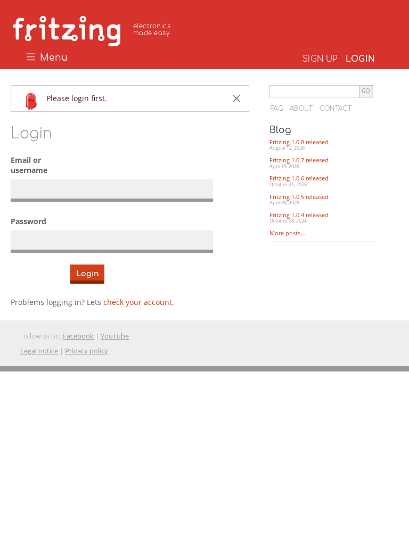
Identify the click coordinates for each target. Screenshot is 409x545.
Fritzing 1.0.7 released (299, 162)
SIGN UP (319, 59)
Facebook (78, 336)
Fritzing (93, 29)
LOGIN (360, 59)
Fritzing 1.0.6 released (299, 181)
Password (28, 221)
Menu (52, 58)
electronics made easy (151, 29)
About (301, 108)
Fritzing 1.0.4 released (299, 217)
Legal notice (39, 351)
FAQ (277, 108)
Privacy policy (86, 351)
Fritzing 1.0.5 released (299, 199)
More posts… (287, 232)
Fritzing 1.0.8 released (299, 144)
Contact (335, 108)
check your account (137, 302)
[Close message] (236, 98)
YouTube (115, 336)
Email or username (29, 165)
